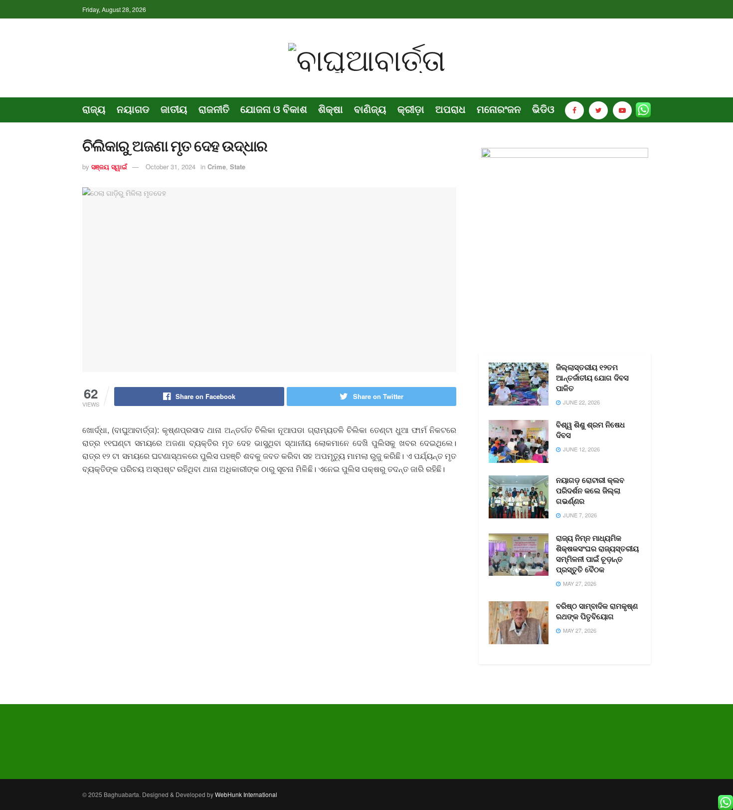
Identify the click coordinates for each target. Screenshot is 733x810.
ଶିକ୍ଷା (330, 109)
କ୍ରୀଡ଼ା (410, 109)
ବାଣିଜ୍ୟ (370, 109)
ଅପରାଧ (450, 109)
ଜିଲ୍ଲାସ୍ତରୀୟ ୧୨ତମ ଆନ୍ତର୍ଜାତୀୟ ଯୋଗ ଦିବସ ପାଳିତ (592, 378)
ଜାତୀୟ (174, 109)
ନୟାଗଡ (133, 109)
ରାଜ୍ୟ (94, 109)
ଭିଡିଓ (543, 109)
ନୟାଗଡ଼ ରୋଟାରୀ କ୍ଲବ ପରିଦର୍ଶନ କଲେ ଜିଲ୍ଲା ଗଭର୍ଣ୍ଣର (590, 491)
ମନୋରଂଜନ (499, 109)
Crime (216, 166)
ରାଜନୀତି (213, 109)
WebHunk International (246, 794)
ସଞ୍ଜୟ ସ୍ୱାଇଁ (109, 166)
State (237, 166)
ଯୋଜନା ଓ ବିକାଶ (273, 109)
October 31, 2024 (170, 166)
